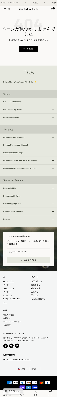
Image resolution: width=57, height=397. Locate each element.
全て (5, 302)
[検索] (9, 9)
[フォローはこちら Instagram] (5, 346)
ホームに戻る (28, 49)
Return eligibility (9, 188)
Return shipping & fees (12, 203)
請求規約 (34, 295)
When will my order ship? (13, 153)
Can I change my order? (12, 109)
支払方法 (34, 292)
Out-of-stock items (11, 117)
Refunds (6, 219)
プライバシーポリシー (12, 322)
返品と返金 (35, 285)
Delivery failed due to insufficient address (20, 168)
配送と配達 (35, 288)
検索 (35, 395)
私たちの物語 (8, 315)
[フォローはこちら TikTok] (17, 346)
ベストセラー (8, 281)
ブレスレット (8, 288)
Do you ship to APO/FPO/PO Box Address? (20, 160)
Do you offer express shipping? (15, 145)
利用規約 (7, 318)
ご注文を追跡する (38, 299)
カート (50, 395)
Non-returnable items (11, 196)
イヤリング (7, 295)
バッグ (6, 285)
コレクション (7, 395)
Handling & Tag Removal (13, 211)
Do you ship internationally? (14, 137)
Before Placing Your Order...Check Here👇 (20, 82)
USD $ (23, 369)
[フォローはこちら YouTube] (11, 346)
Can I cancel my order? (12, 102)
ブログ (21, 395)
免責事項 (7, 325)
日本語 (33, 369)
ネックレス (7, 292)
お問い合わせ (36, 281)
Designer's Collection (11, 299)
